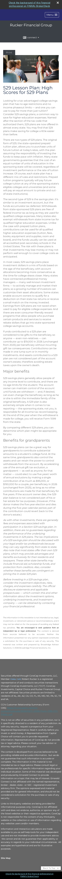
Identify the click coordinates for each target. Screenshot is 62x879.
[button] (52, 14)
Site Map (6, 858)
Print (9, 52)
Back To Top (49, 868)
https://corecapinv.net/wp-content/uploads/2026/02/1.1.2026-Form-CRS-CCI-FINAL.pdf (29, 711)
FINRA (13, 679)
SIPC (19, 679)
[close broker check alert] (58, 3)
